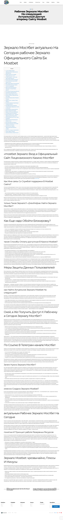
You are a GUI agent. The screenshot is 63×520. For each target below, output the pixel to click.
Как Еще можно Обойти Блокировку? (12, 79)
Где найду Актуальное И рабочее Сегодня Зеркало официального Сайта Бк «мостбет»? (12, 107)
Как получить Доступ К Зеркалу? (11, 122)
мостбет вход (37, 178)
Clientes (15, 512)
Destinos (52, 2)
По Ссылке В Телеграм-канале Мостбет (12, 91)
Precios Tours (37, 2)
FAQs (12, 512)
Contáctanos (31, 2)
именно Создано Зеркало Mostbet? (11, 93)
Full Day (48, 2)
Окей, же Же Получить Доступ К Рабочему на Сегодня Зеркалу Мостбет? (11, 88)
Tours (43, 2)
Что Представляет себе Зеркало (11, 113)
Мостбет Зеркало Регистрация (11, 110)
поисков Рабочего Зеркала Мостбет (12, 109)
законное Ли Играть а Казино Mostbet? (12, 132)
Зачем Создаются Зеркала (10, 131)
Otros (32, 9)
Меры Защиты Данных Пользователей (12, 83)
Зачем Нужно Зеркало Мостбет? (11, 92)
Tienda (58, 2)
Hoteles (25, 2)
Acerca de (9, 512)
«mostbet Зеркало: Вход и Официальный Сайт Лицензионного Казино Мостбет (12, 72)
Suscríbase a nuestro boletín (55, 503)
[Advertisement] (31, 31)
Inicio (21, 2)
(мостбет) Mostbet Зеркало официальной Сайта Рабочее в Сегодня (11, 127)
